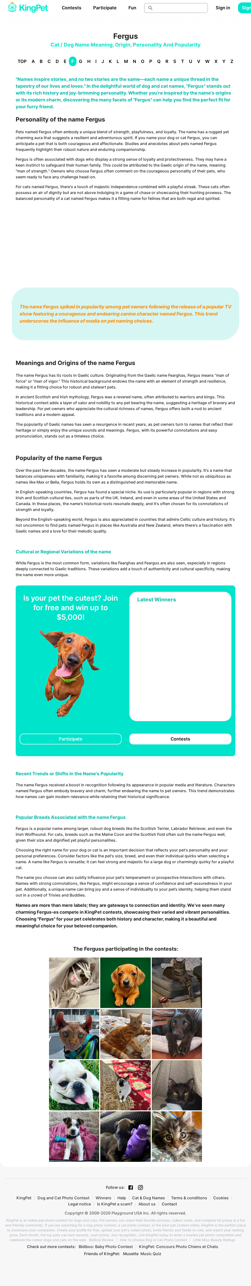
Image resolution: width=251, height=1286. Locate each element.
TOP (22, 61)
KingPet (23, 1198)
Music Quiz (150, 1254)
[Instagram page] (140, 1187)
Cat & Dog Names (148, 1198)
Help (121, 1198)
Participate (105, 7)
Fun (132, 7)
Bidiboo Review (101, 1240)
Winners (103, 1198)
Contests (71, 7)
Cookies (221, 1198)
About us (147, 1204)
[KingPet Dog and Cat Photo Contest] (28, 8)
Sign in (223, 7)
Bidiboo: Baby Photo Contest (106, 1247)
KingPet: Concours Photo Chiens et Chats (178, 1247)
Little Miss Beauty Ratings (214, 1240)
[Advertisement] (125, 239)
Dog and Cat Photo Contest (63, 1198)
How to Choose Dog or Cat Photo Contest (153, 1240)
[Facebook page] (131, 1187)
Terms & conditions (189, 1198)
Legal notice (79, 1204)
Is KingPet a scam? (114, 1204)
